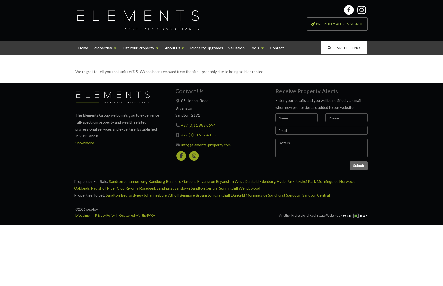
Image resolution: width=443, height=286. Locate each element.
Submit (358, 165)
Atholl (173, 195)
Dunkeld (252, 181)
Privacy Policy (105, 215)
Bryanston (206, 181)
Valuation (236, 48)
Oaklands (82, 188)
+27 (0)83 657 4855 (198, 135)
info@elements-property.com (206, 145)
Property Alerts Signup (339, 24)
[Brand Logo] (138, 20)
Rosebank (147, 188)
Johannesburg (136, 181)
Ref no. (347, 48)
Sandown (182, 188)
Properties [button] (103, 48)
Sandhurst (165, 188)
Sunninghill (228, 188)
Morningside (327, 181)
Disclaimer (83, 215)
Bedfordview (132, 195)
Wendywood (249, 188)
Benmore (187, 195)
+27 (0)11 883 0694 (198, 125)
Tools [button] (255, 48)
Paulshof (98, 188)
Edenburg (267, 181)
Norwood (347, 181)
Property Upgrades (206, 48)
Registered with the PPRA (137, 215)
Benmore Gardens (181, 181)
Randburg (156, 181)
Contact (277, 48)
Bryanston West (230, 181)
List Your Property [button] (139, 48)
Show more (84, 143)
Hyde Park (285, 181)
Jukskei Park (305, 181)
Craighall (222, 195)
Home (83, 48)
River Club (116, 188)
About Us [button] (172, 48)
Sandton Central (204, 188)
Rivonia (131, 188)
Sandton (116, 181)
